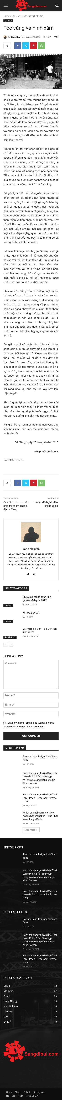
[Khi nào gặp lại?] (11, 617)
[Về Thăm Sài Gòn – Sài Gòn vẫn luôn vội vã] (11, 633)
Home (6, 15)
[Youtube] (34, 573)
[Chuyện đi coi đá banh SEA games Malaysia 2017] (11, 601)
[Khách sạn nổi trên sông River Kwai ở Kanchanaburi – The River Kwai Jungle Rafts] (11, 817)
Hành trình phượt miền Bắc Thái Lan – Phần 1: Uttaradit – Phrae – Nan (40, 798)
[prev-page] (5, 644)
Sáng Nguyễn (17, 37)
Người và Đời (10, 637)
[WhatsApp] (41, 45)
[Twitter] (25, 45)
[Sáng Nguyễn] (5, 37)
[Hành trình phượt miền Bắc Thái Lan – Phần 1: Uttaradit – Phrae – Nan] (11, 798)
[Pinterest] (33, 45)
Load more (29, 829)
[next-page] (11, 644)
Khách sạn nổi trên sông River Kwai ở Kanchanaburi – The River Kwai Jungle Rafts (40, 816)
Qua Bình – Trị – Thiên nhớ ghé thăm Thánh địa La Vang (15, 506)
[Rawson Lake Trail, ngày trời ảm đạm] (11, 760)
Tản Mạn (16, 15)
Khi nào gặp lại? (31, 613)
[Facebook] (17, 45)
